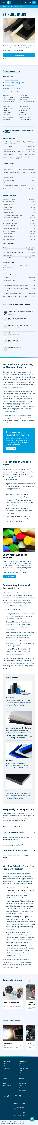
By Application (6, 1068)
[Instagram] (21, 1096)
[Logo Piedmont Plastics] (9, 2)
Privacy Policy (18, 1122)
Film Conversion (7, 1085)
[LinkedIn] (5, 1096)
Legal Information (5, 1123)
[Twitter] (17, 1096)
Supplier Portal (22, 1090)
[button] (29, 980)
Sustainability (6, 1088)
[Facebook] (9, 1096)
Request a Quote (19, 55)
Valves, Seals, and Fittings (12, 88)
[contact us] (34, 2)
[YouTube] (13, 1096)
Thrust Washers (9, 85)
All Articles (14, 1123)
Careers (21, 1070)
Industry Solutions (23, 1068)
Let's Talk (10, 448)
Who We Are (22, 1063)
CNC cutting (19, 903)
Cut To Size (5, 1081)
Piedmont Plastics (9, 1122)
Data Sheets (22, 1081)
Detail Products (21, 1123)
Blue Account (22, 1088)
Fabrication (5, 1083)
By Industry (5, 1066)
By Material (5, 1063)
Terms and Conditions (28, 1122)
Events (20, 1085)
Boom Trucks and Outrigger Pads (14, 83)
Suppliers (21, 1066)
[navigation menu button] (3, 2)
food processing (14, 404)
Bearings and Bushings (11, 80)
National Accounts (23, 1073)
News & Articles (23, 1083)
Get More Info (9, 576)
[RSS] (25, 1096)
